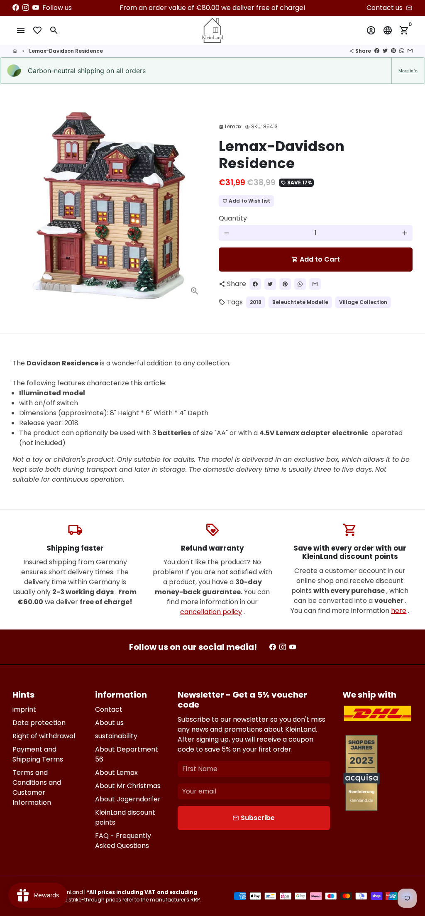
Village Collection (363, 302)
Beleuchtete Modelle (300, 302)
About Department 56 (126, 754)
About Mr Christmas (128, 786)
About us (109, 722)
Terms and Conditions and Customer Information (36, 787)
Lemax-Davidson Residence (66, 50)
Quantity (233, 218)
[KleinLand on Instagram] (25, 7)
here (398, 610)
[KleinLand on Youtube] (35, 7)
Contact (108, 709)
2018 (255, 302)
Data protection (39, 722)
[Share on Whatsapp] (401, 50)
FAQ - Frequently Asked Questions (123, 840)
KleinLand (71, 892)
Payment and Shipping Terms (37, 754)
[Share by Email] (410, 50)
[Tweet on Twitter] (385, 50)
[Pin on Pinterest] (393, 50)
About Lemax (116, 772)
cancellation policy (211, 612)
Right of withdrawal (43, 736)
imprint (24, 709)
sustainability (116, 736)
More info (408, 70)
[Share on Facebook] (376, 50)
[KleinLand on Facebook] (15, 7)
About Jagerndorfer (128, 799)
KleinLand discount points (125, 817)
